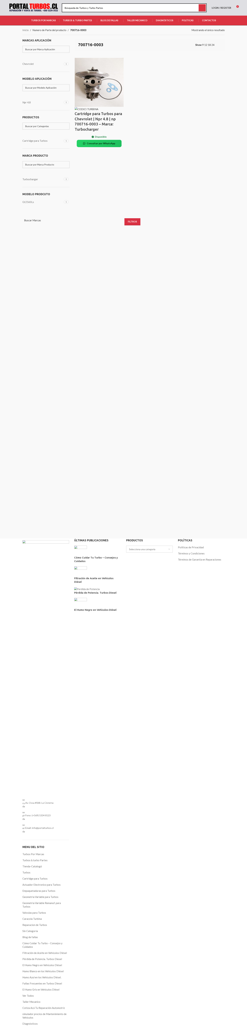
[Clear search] (26, 57)
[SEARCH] (202, 7)
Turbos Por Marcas (33, 854)
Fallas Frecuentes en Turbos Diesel (42, 983)
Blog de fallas (30, 937)
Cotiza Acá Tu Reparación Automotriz (43, 1007)
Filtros (132, 221)
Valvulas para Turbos (34, 912)
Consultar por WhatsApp (101, 143)
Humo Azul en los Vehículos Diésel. (41, 977)
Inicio (25, 30)
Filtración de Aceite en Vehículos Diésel (44, 952)
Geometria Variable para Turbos (40, 896)
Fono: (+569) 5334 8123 (38, 815)
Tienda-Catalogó (32, 866)
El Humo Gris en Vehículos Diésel (40, 989)
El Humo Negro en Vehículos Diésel (42, 965)
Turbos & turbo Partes (35, 860)
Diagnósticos (30, 1023)
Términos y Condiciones (191, 553)
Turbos (26, 872)
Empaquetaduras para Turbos (38, 890)
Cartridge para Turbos (35, 878)
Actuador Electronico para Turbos (41, 884)
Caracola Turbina (32, 918)
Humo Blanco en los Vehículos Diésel (43, 971)
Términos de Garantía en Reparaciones (199, 559)
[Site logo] (33, 7)
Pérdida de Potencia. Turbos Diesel (42, 958)
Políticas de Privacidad (191, 547)
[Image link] (45, 667)
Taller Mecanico (31, 1001)
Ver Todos (28, 995)
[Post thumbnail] (80, 550)
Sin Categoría (30, 930)
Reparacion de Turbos (34, 924)
